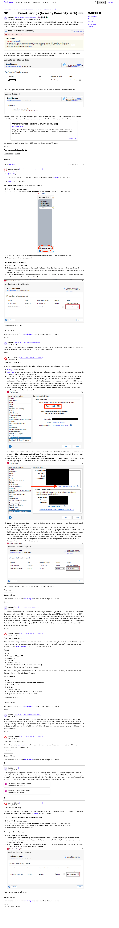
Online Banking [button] (9, 153)
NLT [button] (13, 126)
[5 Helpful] (47, 17)
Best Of (90, 26)
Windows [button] (17, 153)
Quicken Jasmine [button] (33, 19)
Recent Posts (92, 19)
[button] (5, 18)
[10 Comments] (44, 17)
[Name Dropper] (39, 17)
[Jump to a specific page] (82, 164)
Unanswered (101, 24)
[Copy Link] (39, 19)
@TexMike (11, 174)
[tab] (7, 159)
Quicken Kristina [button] (13, 169)
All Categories (92, 16)
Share (6, 147)
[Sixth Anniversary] (42, 17)
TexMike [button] (10, 17)
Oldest (11, 165)
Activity (90, 21)
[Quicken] (8, 2)
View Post (71, 138)
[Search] (95, 2)
